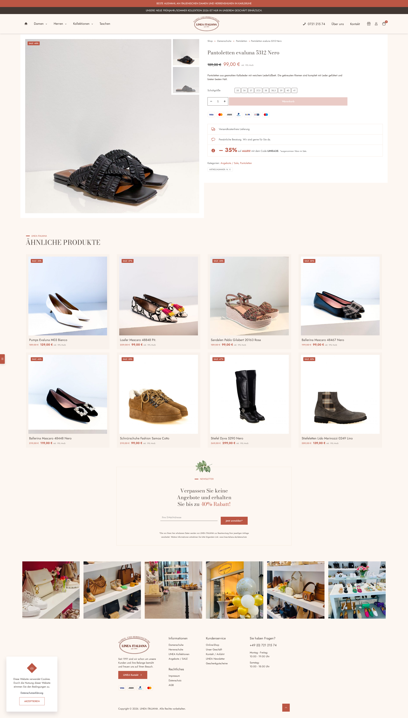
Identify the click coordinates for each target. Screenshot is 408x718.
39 (281, 90)
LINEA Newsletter (215, 659)
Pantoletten (241, 41)
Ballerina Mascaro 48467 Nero (323, 340)
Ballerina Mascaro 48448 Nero (50, 438)
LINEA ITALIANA (149, 709)
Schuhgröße (214, 90)
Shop (210, 41)
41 (294, 90)
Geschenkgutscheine (217, 663)
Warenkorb (288, 101)
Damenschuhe (224, 41)
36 (244, 90)
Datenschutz (175, 680)
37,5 (258, 90)
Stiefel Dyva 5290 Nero (227, 438)
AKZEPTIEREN (32, 701)
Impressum (174, 676)
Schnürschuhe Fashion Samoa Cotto (144, 438)
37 (251, 90)
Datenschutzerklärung (32, 693)
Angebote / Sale (229, 163)
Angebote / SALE (178, 659)
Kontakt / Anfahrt (215, 654)
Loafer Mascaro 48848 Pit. (138, 340)
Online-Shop (212, 645)
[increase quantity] (224, 101)
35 (237, 90)
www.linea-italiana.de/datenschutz (233, 537)
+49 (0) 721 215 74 (263, 645)
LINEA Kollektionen (179, 654)
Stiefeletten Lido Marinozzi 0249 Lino (327, 438)
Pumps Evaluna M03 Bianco (48, 340)
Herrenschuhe (176, 649)
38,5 (273, 90)
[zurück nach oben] (286, 708)
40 (288, 90)
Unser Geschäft (214, 649)
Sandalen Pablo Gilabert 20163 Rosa (236, 340)
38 (266, 90)
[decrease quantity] (211, 101)
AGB (171, 685)
